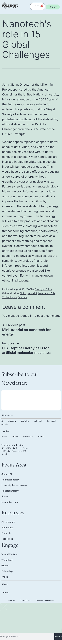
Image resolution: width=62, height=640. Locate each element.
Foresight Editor (43, 289)
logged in (26, 315)
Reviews (22, 297)
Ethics (23, 293)
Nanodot (32, 293)
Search (58, 636)
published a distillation (17, 119)
